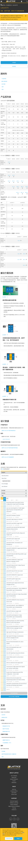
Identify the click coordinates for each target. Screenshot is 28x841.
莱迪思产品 (3, 5)
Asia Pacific (14, 792)
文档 (2, 86)
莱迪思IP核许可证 (6, 731)
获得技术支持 (4, 717)
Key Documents (5, 475)
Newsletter (14, 782)
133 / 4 (19, 253)
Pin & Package (5, 483)
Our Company (14, 775)
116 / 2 (19, 240)
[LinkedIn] (10, 819)
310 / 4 (24, 265)
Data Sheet (4, 478)
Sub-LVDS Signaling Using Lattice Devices (15, 653)
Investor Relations (14, 779)
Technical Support (14, 801)
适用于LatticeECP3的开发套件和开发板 (10, 447)
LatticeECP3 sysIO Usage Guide (13, 538)
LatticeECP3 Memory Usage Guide (13, 611)
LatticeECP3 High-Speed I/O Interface (14, 519)
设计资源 (3, 84)
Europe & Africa (14, 791)
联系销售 (14, 66)
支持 (2, 89)
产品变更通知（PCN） (7, 742)
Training (14, 808)
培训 (2, 756)
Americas (14, 789)
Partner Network (14, 804)
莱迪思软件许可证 (6, 726)
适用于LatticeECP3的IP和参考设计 (9, 430)
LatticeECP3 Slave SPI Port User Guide (14, 570)
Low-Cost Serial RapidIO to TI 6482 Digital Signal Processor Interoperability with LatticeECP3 (15, 509)
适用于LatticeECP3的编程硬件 (8, 457)
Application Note (6, 481)
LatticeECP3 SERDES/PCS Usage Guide (14, 574)
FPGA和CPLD (9, 5)
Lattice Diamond (6, 439)
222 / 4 (19, 259)
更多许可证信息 (6, 728)
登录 (2, 469)
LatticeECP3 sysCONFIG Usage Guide (14, 523)
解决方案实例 (4, 81)
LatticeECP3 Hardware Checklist (13, 515)
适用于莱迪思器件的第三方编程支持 (9, 754)
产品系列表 (4, 78)
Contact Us (14, 809)
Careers (14, 780)
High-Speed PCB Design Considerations (15, 632)
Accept (18, 838)
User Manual (4, 486)
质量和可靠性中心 (6, 740)
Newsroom (14, 777)
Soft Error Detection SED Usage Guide (14, 662)
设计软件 (3, 714)
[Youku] (14, 819)
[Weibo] (17, 819)
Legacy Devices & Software (14, 806)
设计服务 (3, 751)
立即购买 (14, 62)
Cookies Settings (9, 838)
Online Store (14, 794)
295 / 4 (24, 259)
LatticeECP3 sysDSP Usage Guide (13, 578)
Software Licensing (14, 802)
